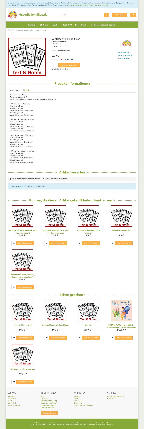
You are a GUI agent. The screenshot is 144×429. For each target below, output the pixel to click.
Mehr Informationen (25, 243)
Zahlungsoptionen (47, 407)
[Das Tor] (88, 310)
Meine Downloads (14, 405)
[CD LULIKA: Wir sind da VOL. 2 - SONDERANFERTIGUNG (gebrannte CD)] (121, 310)
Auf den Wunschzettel (125, 55)
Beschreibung (14, 90)
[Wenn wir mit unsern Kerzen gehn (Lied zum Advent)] (22, 216)
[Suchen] (106, 15)
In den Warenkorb (70, 65)
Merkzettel (12, 403)
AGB (42, 396)
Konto (10, 401)
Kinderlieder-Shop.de (32, 14)
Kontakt (10, 396)
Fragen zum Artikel (123, 58)
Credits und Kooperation (115, 396)
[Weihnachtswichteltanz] (121, 216)
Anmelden (119, 15)
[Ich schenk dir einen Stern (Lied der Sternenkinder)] (55, 216)
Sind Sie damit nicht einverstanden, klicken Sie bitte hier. (88, 5)
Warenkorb (12, 398)
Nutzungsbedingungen (49, 403)
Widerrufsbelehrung (48, 405)
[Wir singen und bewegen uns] (22, 354)
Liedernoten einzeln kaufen (103, 25)
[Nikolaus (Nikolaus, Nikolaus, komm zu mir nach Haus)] (22, 260)
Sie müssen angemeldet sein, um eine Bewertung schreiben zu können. (39, 179)
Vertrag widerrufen (49, 413)
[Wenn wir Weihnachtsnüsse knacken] (88, 216)
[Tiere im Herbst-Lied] (22, 310)
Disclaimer (110, 398)
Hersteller (26, 90)
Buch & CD (67, 25)
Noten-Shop (80, 25)
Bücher (56, 25)
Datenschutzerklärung (49, 401)
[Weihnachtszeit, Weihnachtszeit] (55, 310)
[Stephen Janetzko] (127, 43)
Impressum (45, 398)
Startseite (32, 25)
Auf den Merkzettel (123, 52)
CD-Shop (44, 25)
